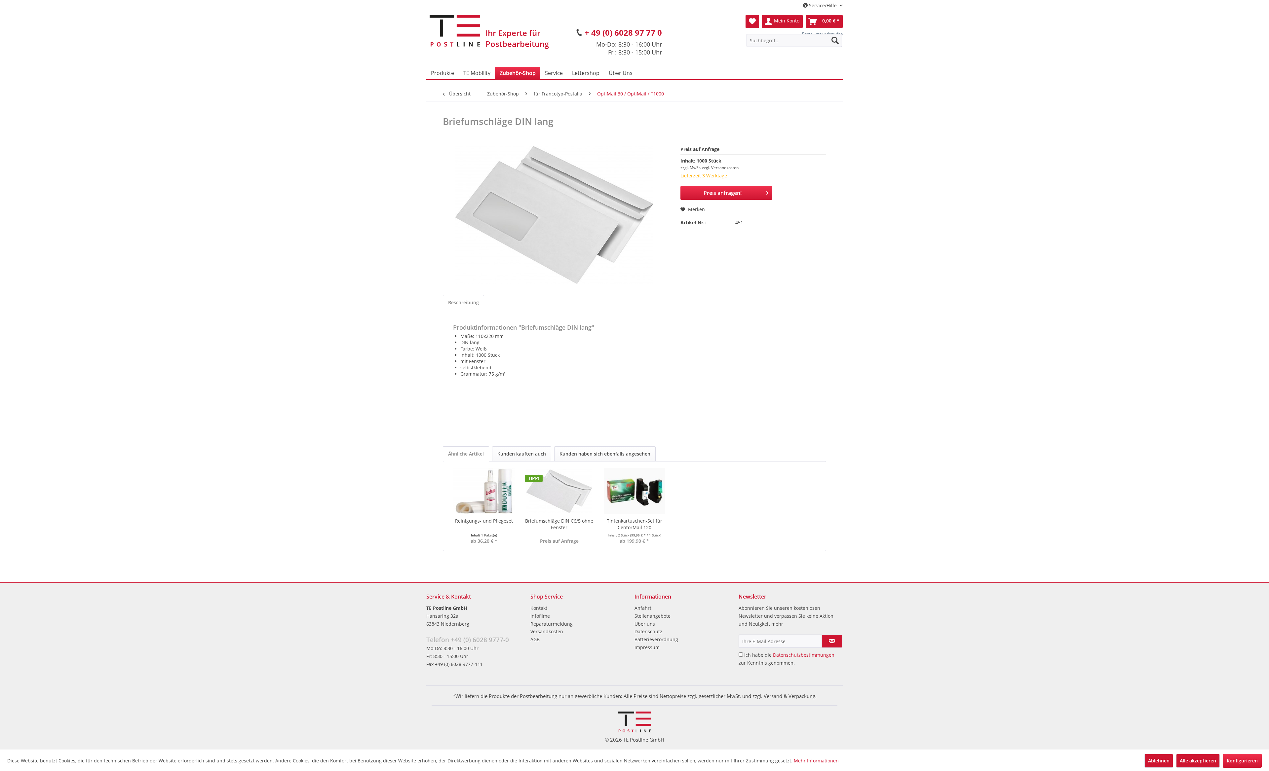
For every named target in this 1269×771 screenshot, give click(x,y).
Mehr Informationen (816, 760)
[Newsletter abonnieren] (832, 641)
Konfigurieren (1242, 760)
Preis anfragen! (723, 193)
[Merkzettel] (752, 21)
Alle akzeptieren (1198, 760)
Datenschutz (648, 631)
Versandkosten (546, 631)
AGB (535, 639)
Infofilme (540, 616)
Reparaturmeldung (551, 624)
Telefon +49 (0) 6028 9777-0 (467, 640)
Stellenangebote (652, 616)
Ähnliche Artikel (466, 454)
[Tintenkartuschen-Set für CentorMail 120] (634, 491)
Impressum (647, 647)
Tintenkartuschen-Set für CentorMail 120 (634, 524)
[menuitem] (794, 40)
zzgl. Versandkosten (720, 167)
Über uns (644, 624)
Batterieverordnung (656, 639)
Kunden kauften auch (521, 454)
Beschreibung (463, 302)
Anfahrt (642, 608)
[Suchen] (835, 40)
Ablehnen (1159, 760)
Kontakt (538, 608)
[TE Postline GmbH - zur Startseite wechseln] (455, 31)
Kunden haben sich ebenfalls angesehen (604, 454)
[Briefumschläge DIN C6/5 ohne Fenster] (559, 491)
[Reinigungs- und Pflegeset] (484, 491)
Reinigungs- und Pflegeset (484, 521)
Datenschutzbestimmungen (803, 655)
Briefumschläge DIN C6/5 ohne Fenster (559, 524)
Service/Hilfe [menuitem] (823, 5)
